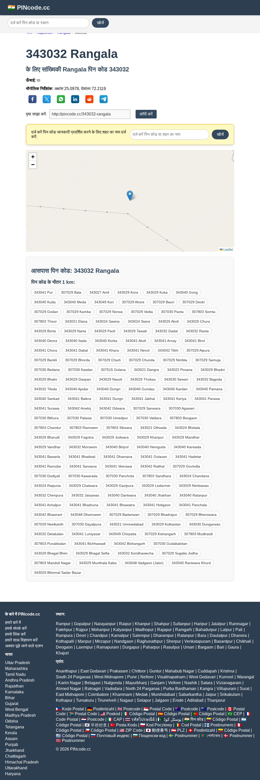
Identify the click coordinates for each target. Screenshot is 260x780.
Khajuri (62, 653)
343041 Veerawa (118, 466)
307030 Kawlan (80, 370)
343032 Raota (197, 331)
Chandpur (99, 635)
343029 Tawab (135, 331)
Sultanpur (181, 624)
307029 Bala (71, 292)
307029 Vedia (142, 312)
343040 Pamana (209, 389)
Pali (238, 629)
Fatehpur (64, 629)
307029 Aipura (198, 350)
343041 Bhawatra (120, 505)
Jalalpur (218, 624)
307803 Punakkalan (50, 544)
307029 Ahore (133, 302)
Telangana (14, 727)
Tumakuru (85, 700)
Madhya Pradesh (20, 715)
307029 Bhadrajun (162, 515)
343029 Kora (127, 292)
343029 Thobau (143, 379)
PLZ (181, 730)
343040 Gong (187, 292)
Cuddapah (207, 671)
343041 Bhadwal (81, 457)
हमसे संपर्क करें (16, 628)
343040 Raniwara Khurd (191, 563)
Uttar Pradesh (17, 663)
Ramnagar (238, 624)
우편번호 (99, 725)
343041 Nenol (138, 350)
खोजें (100, 23)
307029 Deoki (193, 302)
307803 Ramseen (83, 428)
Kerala (11, 733)
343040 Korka (106, 341)
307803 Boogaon (183, 418)
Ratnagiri (93, 688)
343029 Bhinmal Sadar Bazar (57, 573)
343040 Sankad (46, 399)
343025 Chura (198, 321)
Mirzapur (103, 641)
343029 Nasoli (110, 379)
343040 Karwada (187, 447)
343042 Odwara (112, 408)
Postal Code (161, 709)
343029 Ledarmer (156, 486)
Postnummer (186, 735)
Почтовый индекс (113, 735)
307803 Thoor (45, 321)
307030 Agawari (181, 408)
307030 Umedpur (114, 418)
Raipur (125, 624)
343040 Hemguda (151, 447)
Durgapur (130, 647)
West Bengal (16, 709)
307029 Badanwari (124, 515)
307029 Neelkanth (48, 524)
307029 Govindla (186, 466)
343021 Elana (76, 321)
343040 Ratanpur (193, 495)
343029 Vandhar (47, 447)
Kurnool (226, 677)
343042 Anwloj (79, 408)
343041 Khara (107, 350)
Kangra (206, 688)
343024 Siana (139, 321)
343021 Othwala (153, 428)
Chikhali (243, 641)
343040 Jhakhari (157, 495)
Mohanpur (100, 629)
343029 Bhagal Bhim (51, 553)
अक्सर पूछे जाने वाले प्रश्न (24, 646)
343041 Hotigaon (157, 505)
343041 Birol (195, 341)
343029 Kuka (157, 292)
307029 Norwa (111, 312)
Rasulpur (171, 647)
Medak (142, 694)
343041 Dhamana (117, 457)
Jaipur (210, 694)
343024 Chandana (194, 476)
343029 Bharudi (47, 437)
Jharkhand (14, 750)
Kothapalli (65, 641)
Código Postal (142, 714)
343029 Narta (75, 331)
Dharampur (163, 635)
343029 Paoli (104, 331)
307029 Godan (46, 312)
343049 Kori (104, 302)
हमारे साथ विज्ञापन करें (21, 640)
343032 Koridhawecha (136, 553)
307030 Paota (172, 312)
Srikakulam (230, 694)
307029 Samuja (208, 360)
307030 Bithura (46, 418)
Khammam (122, 694)
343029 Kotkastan (166, 524)
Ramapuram (107, 647)
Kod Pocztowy (159, 725)
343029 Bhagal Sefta (92, 553)
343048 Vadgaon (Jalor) (144, 563)
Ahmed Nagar (68, 688)
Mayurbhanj (136, 683)
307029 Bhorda (77, 360)
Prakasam (119, 671)
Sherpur (173, 641)
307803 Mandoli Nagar (52, 563)
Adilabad (195, 700)
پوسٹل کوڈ (172, 719)
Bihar (10, 698)
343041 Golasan (153, 457)
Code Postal (67, 719)
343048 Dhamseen (85, 515)
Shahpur (161, 624)
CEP (238, 714)
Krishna (227, 671)
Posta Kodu (126, 725)
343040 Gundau (141, 389)
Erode (178, 700)
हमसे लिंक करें (15, 634)
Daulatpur (219, 635)
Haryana (13, 774)
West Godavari (202, 677)
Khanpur (142, 624)
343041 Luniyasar (86, 534)
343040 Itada (76, 341)
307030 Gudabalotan (170, 544)
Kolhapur (64, 700)
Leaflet (228, 249)
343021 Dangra (146, 370)
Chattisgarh (15, 756)
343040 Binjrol (116, 447)
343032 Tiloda (45, 389)
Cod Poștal (191, 725)
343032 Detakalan (48, 534)
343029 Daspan (78, 379)
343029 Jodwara (115, 437)
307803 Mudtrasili (198, 534)
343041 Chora (45, 350)
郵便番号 (160, 730)
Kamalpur (120, 635)
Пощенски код (152, 735)
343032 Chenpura (48, 495)
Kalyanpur (122, 629)
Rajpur (82, 629)
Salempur (141, 635)
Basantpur (223, 641)
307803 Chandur (47, 428)
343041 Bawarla (47, 457)
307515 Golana (113, 370)
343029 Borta (45, 331)
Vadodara (113, 688)
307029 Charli (109, 360)
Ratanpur (185, 635)
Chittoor (139, 671)
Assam (11, 739)
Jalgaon (162, 700)
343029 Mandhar (186, 437)
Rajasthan (14, 686)
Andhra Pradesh (20, 680)
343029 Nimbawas (194, 486)
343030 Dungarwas (204, 524)
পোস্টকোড (213, 735)
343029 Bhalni (45, 379)
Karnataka (14, 692)
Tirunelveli (107, 700)
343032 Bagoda (209, 379)
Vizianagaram (228, 683)
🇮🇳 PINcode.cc (29, 7)
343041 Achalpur (47, 505)
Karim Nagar (69, 683)
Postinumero (221, 725)
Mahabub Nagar (179, 671)
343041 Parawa (207, 399)
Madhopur (144, 629)
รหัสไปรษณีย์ (143, 719)
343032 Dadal (166, 331)
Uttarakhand (16, 768)
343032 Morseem (83, 447)
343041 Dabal (76, 350)
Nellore (147, 677)
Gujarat (11, 703)
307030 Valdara (148, 418)
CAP (117, 719)
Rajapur (164, 629)
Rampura (64, 635)
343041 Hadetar (188, 457)
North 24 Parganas (143, 688)
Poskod (113, 714)
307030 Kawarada (83, 476)
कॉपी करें (146, 114)
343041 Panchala (193, 505)
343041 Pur (43, 292)
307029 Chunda (142, 360)
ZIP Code (134, 730)
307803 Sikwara (119, 428)
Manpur (84, 641)
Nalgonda (113, 683)
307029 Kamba (78, 312)
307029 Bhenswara (201, 515)
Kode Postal (73, 709)
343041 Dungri (111, 399)
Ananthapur (66, 671)
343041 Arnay (165, 341)
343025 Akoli (168, 321)
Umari (188, 647)
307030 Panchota (120, 476)
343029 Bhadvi (213, 370)
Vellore (174, 683)
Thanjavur (216, 700)
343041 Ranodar (47, 466)
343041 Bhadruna (83, 505)
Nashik (190, 683)
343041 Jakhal (143, 399)
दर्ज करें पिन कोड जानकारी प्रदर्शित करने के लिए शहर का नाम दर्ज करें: (78, 134)
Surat (244, 688)
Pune (132, 677)
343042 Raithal (152, 466)
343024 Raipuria (47, 486)
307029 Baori (163, 302)
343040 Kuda (45, 302)
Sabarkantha (190, 694)
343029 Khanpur (150, 437)
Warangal (245, 677)
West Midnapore (109, 677)
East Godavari (93, 671)
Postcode (131, 709)
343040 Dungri (108, 389)
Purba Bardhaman (179, 688)
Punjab (11, 744)
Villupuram (226, 688)
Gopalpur (82, 624)
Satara (207, 683)
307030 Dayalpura (86, 524)
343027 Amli (99, 292)
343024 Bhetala (187, 428)
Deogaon (64, 647)
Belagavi (93, 683)
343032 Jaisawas (85, 495)
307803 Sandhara (156, 476)
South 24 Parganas (73, 677)
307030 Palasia (79, 418)
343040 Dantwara (121, 495)
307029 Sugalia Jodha (180, 553)
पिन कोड (196, 719)
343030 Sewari (176, 379)
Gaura (233, 647)
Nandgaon (123, 641)
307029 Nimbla (175, 360)
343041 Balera (79, 399)
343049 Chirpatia (122, 534)
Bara (202, 635)
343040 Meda (75, 302)
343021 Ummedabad (126, 524)
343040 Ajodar (76, 389)
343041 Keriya (174, 399)
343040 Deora (45, 341)
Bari (220, 647)
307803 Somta (203, 312)
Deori (81, 635)
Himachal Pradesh (22, 762)
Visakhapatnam (171, 677)
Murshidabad (163, 694)
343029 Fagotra (81, 437)
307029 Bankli (45, 360)
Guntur (155, 671)
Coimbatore (98, 694)
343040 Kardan (175, 389)
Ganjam (157, 683)
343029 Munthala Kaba (98, 563)
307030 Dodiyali (47, 476)
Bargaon (205, 647)
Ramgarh (183, 629)
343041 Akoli (135, 341)
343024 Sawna (107, 321)
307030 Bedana (47, 370)
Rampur (63, 624)
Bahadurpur (206, 629)
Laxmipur (84, 647)
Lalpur (226, 629)
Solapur (144, 700)
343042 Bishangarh (129, 544)
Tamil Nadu (15, 674)
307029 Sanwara (146, 408)
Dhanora (239, 635)
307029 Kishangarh (160, 534)
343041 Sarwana (83, 466)
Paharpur (151, 647)
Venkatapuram (197, 641)
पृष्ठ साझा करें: (36, 114)
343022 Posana (179, 370)
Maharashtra (16, 668)
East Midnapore (70, 694)
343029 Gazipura (120, 486)
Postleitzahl (103, 709)
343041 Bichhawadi (90, 544)
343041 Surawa (46, 408)
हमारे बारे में (13, 622)
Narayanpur (105, 624)
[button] (130, 195)
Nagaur (126, 700)
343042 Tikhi (168, 350)
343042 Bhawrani (48, 515)
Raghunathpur (150, 641)
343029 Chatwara (83, 486)
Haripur (200, 624)
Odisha (11, 721)
